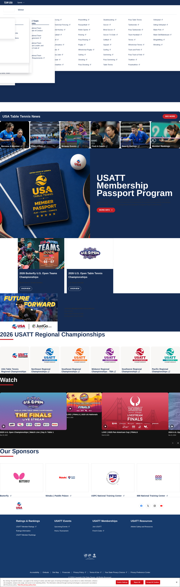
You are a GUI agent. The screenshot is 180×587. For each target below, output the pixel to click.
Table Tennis (108, 65)
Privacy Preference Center (140, 572)
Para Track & (136, 55)
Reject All (137, 582)
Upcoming (62, 527)
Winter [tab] (21, 10)
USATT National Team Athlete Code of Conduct (33, 29)
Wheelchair (61, 25)
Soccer (110, 35)
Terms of (95, 572)
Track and (135, 50)
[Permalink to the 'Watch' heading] (19, 380)
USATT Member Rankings (26, 535)
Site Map (55, 572)
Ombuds (46, 572)
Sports (19, 2)
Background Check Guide (73, 316)
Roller (84, 30)
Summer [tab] (9, 10)
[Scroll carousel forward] (178, 443)
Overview (25, 288)
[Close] (176, 582)
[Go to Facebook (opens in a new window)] (141, 505)
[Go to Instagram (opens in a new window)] (154, 505)
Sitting (160, 25)
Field (59, 30)
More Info (104, 210)
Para (58, 55)
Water (158, 30)
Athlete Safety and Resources (142, 527)
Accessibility (34, 572)
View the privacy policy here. (27, 585)
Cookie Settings (122, 582)
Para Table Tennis (135, 20)
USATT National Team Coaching (35, 57)
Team (135, 35)
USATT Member (26, 527)
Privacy (79, 572)
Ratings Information (23, 531)
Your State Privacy (116, 572)
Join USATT (97, 527)
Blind (109, 30)
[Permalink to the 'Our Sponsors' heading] (41, 451)
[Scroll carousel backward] (173, 443)
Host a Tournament (61, 531)
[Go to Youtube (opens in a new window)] (161, 505)
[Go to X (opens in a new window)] (148, 505)
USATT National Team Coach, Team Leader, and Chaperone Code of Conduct (33, 46)
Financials (66, 572)
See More (170, 116)
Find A (98, 531)
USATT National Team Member (35, 37)
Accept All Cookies (152, 582)
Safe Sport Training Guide (73, 313)
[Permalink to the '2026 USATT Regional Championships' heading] (107, 334)
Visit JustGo (68, 311)
